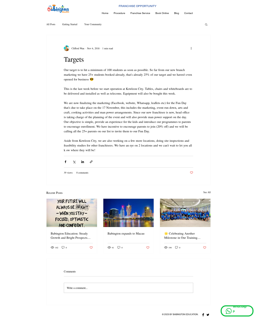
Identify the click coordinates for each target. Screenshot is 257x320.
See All (207, 192)
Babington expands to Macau (126, 233)
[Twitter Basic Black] (207, 314)
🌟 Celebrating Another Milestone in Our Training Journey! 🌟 (180, 235)
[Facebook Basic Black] (203, 314)
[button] (206, 24)
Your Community (93, 24)
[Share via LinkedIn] (82, 161)
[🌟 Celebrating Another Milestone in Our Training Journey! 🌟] (185, 213)
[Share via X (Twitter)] (74, 161)
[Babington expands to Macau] (128, 213)
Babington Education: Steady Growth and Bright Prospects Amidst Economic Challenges (69, 235)
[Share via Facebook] (65, 161)
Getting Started (69, 24)
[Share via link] (91, 161)
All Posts (50, 24)
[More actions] (191, 48)
